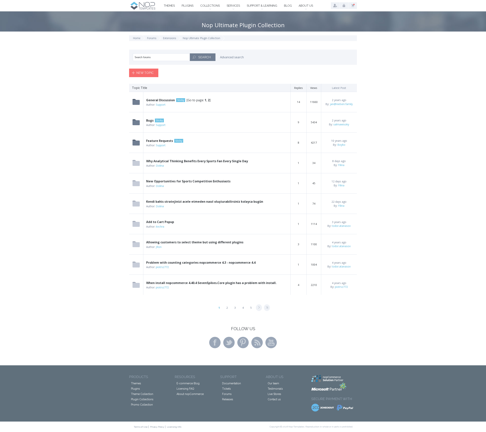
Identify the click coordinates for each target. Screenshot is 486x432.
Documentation (231, 383)
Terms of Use (141, 427)
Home (136, 38)
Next (259, 307)
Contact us (274, 399)
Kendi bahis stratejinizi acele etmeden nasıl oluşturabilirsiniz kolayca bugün (204, 201)
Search (204, 57)
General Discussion (160, 100)
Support (161, 104)
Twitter (229, 342)
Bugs (150, 120)
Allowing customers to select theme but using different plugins (194, 242)
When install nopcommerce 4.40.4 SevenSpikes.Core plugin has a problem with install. (211, 283)
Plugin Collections (142, 399)
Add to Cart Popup (160, 222)
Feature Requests (159, 141)
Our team (273, 383)
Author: (150, 104)
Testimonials (275, 388)
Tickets (226, 388)
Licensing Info (174, 427)
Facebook (215, 342)
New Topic (145, 73)
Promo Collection (142, 404)
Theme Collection (142, 394)
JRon (159, 247)
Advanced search (232, 57)
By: (327, 104)
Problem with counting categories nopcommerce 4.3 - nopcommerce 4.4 (201, 262)
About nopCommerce (190, 394)
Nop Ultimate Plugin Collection (201, 38)
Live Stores (274, 394)
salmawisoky (341, 124)
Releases (227, 399)
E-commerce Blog (188, 383)
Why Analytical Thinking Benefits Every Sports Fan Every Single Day (197, 161)
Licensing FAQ (185, 388)
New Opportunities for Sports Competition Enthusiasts (188, 181)
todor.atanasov (341, 226)
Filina (341, 165)
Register (335, 5)
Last (267, 307)
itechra (160, 226)
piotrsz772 (162, 267)
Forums (151, 38)
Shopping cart (352, 5)
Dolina (160, 165)
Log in (344, 5)
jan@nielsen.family (341, 104)
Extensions (169, 38)
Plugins (187, 5)
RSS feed (257, 342)
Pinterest (243, 342)
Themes (169, 5)
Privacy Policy (157, 427)
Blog (288, 5)
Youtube (271, 342)
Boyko (341, 144)
